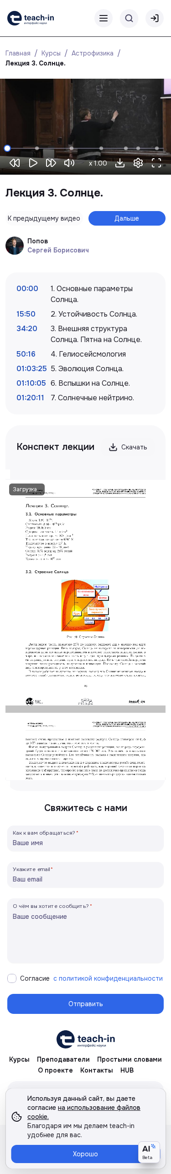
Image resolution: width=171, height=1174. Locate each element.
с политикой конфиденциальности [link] (108, 978)
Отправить (85, 1004)
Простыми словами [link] (129, 1059)
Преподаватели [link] (63, 1059)
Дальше (126, 218)
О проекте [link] (55, 1070)
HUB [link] (127, 1070)
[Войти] (154, 18)
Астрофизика (93, 53)
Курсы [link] (19, 1059)
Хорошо (85, 1154)
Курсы (51, 53)
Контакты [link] (96, 1070)
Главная (18, 53)
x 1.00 (98, 163)
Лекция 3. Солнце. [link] (35, 63)
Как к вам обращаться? (44, 832)
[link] (30, 18)
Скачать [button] (134, 447)
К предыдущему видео (44, 218)
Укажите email (31, 869)
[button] (120, 163)
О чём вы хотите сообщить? (51, 905)
